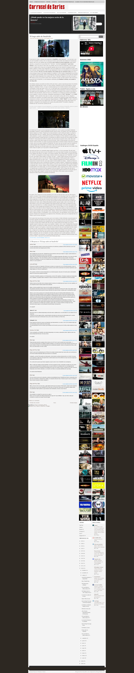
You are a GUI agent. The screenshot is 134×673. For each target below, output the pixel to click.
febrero (83, 655)
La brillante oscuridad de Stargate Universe (86, 605)
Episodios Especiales (83, 12)
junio (83, 645)
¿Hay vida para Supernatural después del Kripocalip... (86, 612)
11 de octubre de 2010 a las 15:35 (70, 350)
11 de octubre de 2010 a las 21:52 (70, 375)
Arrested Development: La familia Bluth (86, 578)
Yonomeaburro (97, 576)
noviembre (84, 572)
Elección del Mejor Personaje (66, 1)
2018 (82, 548)
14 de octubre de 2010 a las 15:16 (70, 392)
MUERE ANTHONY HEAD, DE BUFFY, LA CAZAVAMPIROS (98, 562)
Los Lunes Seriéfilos (98, 585)
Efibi (31, 340)
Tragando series (97, 559)
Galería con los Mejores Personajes (84, 1)
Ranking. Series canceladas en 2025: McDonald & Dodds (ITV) (99, 579)
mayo (83, 648)
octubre (83, 575)
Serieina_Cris (33, 330)
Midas (31, 251)
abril (83, 650)
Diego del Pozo (33, 281)
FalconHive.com (85, 671)
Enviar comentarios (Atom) (41, 404)
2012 (82, 563)
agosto (83, 640)
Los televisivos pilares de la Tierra (86, 595)
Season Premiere (40, 237)
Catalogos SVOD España (49, 12)
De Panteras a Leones (86, 627)
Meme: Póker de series (86, 598)
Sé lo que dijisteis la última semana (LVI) (86, 588)
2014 (82, 558)
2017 (82, 550)
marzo (83, 653)
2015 (82, 555)
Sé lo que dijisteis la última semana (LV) (86, 617)
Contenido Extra (72, 12)
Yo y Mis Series (94, 12)
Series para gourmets (98, 544)
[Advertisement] (86, 7)
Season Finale (33, 237)
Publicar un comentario (34, 400)
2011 (82, 565)
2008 (82, 663)
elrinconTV (96, 594)
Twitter (48, 1)
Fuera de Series (97, 551)
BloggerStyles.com (100, 671)
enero (83, 658)
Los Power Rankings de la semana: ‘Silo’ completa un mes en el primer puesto (99, 554)
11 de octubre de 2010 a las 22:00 (70, 384)
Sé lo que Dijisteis (61, 12)
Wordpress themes (42, 671)
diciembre (84, 570)
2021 (82, 541)
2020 (82, 543)
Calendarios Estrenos (36, 12)
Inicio (31, 1)
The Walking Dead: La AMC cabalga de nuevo (86, 591)
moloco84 (32, 264)
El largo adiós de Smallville (40, 36)
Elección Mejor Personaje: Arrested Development (86, 601)
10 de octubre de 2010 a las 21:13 (70, 340)
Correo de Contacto (39, 1)
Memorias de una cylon (86, 608)
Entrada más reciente (34, 402)
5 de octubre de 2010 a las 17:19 (70, 251)
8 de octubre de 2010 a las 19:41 (70, 330)
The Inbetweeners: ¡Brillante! (85, 584)
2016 (82, 553)
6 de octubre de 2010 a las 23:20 (70, 320)
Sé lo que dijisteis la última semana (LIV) (86, 634)
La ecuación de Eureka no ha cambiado (86, 620)
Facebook (54, 1)
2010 (82, 568)
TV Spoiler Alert (97, 537)
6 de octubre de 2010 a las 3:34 (70, 310)
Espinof (95, 525)
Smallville (47, 237)
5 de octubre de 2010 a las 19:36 (70, 264)
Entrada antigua (73, 402)
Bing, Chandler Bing (85, 581)
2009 (82, 661)
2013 (82, 560)
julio (83, 643)
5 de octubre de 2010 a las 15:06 (70, 244)
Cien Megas (96, 601)
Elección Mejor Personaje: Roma (86, 624)
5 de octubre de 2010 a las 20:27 (70, 281)
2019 (82, 546)
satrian (31, 244)
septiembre (84, 638)
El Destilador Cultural (98, 567)
